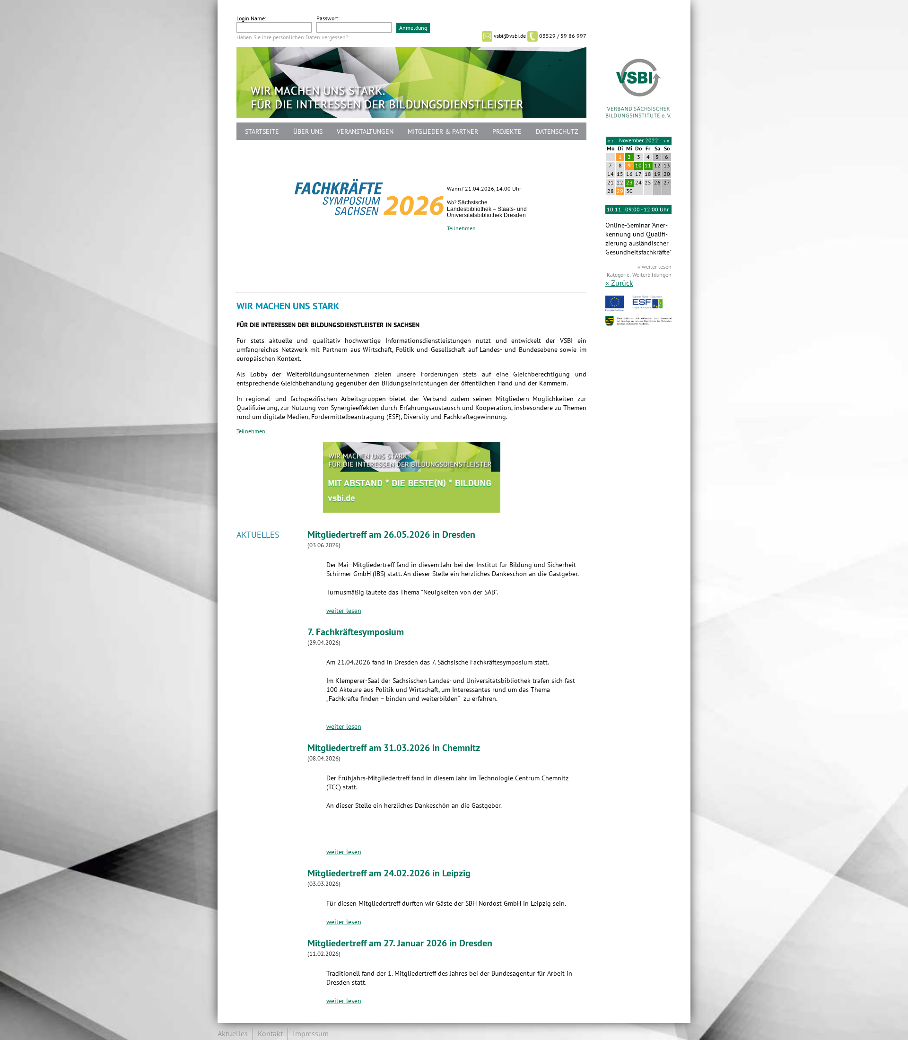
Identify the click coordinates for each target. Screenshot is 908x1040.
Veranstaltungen (365, 132)
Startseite (262, 132)
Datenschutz (557, 132)
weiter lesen (343, 611)
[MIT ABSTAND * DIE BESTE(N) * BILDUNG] (411, 511)
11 (648, 165)
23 (629, 182)
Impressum (311, 1034)
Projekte (507, 132)
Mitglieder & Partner (443, 132)
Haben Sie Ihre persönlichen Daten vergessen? (292, 37)
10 (638, 165)
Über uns (308, 132)
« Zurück (619, 283)
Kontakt (270, 1034)
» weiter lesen (654, 266)
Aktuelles (233, 1034)
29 (620, 191)
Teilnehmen (461, 228)
